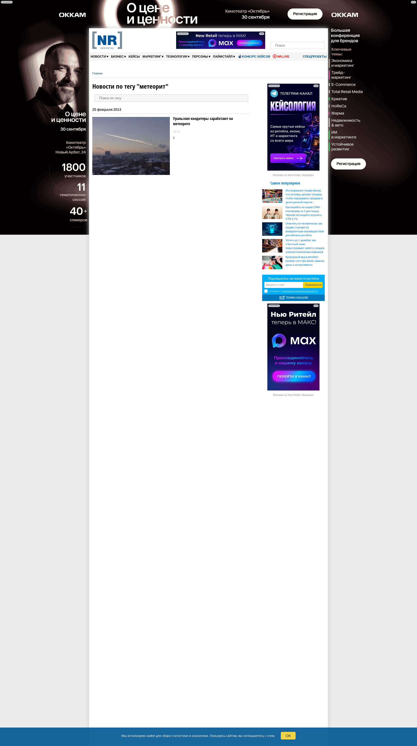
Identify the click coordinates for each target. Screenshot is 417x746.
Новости (99, 56)
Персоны (201, 56)
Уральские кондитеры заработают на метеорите (203, 121)
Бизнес (118, 56)
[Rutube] (312, 34)
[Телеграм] (275, 34)
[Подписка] (320, 34)
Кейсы (134, 56)
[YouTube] (305, 34)
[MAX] (290, 34)
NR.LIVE (283, 56)
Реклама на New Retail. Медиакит (293, 175)
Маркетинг (153, 56)
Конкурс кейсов (256, 56)
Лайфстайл (224, 56)
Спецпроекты (314, 56)
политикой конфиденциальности (300, 291)
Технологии (178, 56)
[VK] (283, 34)
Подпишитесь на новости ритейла (293, 278)
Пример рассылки (297, 297)
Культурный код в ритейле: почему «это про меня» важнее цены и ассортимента (305, 261)
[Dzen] (297, 34)
